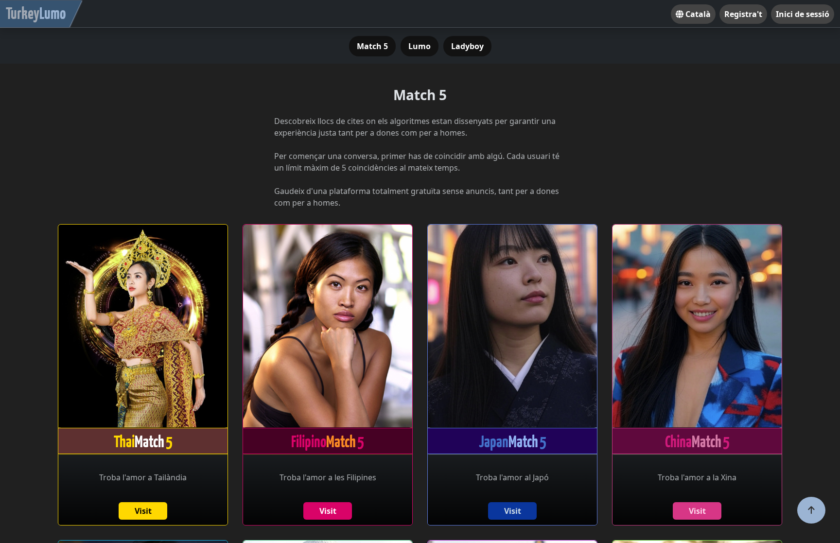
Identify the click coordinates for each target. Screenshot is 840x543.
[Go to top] (811, 510)
